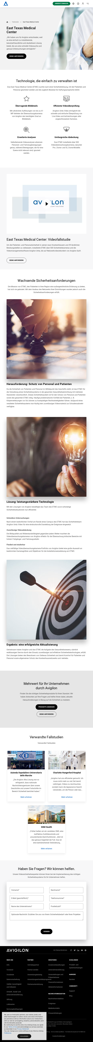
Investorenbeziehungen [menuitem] (56, 965)
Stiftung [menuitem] (9, 999)
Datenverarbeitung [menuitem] (13, 979)
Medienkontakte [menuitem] (54, 1008)
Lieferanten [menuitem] (11, 1004)
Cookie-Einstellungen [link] (58, 1036)
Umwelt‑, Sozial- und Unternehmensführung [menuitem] (15, 993)
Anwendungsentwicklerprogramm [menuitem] (39, 979)
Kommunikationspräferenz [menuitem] (57, 1031)
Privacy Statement (23, 1029)
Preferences (7, 1033)
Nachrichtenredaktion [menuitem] (56, 999)
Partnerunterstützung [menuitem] (35, 984)
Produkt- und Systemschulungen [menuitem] (76, 966)
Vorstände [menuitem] (10, 975)
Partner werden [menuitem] (32, 970)
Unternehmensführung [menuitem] (56, 970)
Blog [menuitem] (70, 996)
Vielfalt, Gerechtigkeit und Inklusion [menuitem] (14, 985)
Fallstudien (15, 22)
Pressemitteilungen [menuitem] (55, 1013)
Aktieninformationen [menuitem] (55, 987)
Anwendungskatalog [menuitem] (34, 975)
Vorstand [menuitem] (10, 970)
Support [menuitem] (72, 991)
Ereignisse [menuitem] (51, 1003)
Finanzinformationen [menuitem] (55, 982)
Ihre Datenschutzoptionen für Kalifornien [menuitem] (75, 1031)
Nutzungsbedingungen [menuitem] (15, 1009)
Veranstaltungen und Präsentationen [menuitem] (55, 976)
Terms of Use (13, 1027)
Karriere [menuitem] (72, 979)
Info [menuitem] (8, 965)
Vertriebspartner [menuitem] (33, 965)
